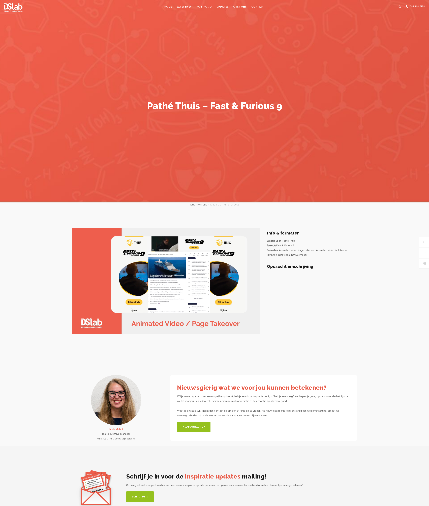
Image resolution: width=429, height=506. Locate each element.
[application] (166, 281)
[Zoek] (398, 6)
